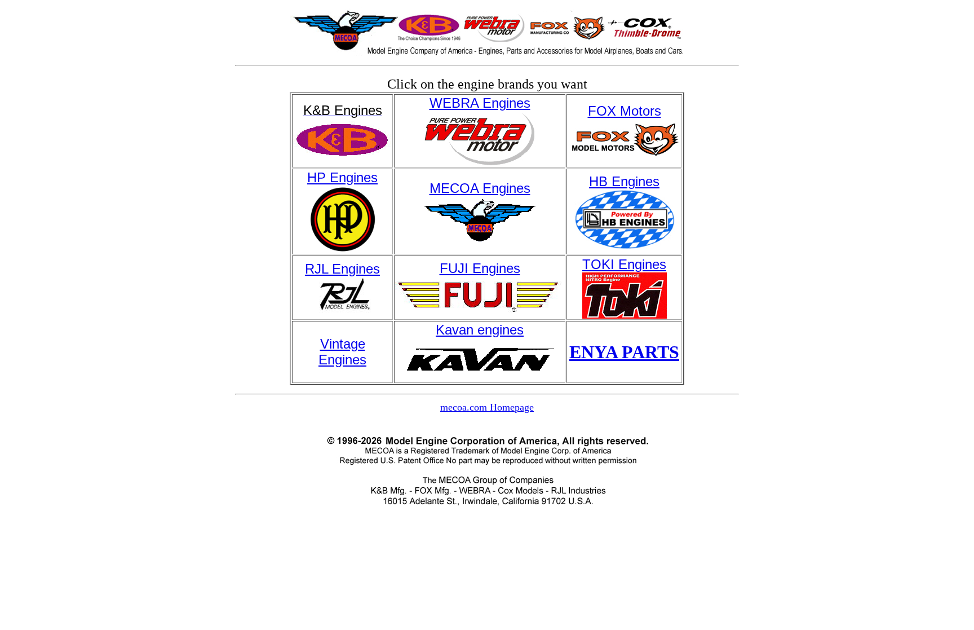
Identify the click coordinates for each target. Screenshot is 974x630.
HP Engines (342, 177)
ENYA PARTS (624, 352)
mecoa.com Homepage (487, 407)
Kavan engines (480, 329)
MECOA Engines (480, 188)
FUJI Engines (480, 268)
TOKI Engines (624, 264)
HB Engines (624, 181)
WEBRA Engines (480, 103)
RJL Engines (342, 268)
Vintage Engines (342, 351)
